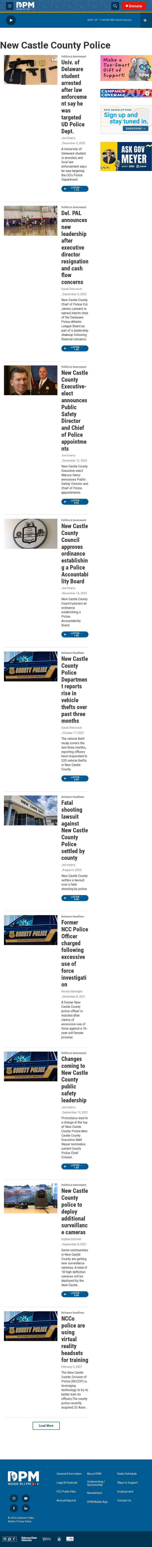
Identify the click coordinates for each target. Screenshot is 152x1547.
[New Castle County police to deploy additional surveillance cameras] (30, 1198)
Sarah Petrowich (71, 289)
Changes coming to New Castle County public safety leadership (74, 1079)
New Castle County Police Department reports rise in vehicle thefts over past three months (74, 689)
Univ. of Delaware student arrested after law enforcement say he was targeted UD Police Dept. (74, 97)
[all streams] (146, 20)
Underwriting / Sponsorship (96, 1483)
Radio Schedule (127, 1473)
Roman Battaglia (71, 991)
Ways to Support (127, 1482)
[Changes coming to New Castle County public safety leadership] (30, 1066)
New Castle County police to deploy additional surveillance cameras (74, 1211)
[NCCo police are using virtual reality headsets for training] (30, 1326)
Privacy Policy (23, 1521)
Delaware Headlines (72, 652)
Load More (46, 1426)
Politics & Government (73, 56)
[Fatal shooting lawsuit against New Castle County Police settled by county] (30, 810)
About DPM (94, 1473)
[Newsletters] (126, 120)
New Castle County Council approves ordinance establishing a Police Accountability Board (74, 554)
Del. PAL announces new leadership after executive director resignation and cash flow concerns (74, 247)
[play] (11, 20)
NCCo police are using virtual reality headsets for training (74, 1339)
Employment (125, 1491)
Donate (135, 6)
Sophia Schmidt (71, 1239)
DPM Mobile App (97, 1501)
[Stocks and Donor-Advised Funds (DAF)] (126, 68)
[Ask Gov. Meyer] (126, 156)
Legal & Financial (67, 1482)
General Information (69, 1473)
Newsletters (94, 1493)
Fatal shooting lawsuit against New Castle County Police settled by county (74, 830)
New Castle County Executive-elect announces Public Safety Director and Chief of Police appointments (74, 410)
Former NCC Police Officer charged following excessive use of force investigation (74, 953)
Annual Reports (66, 1500)
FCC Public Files (66, 1491)
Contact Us (124, 1500)
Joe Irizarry (68, 138)
